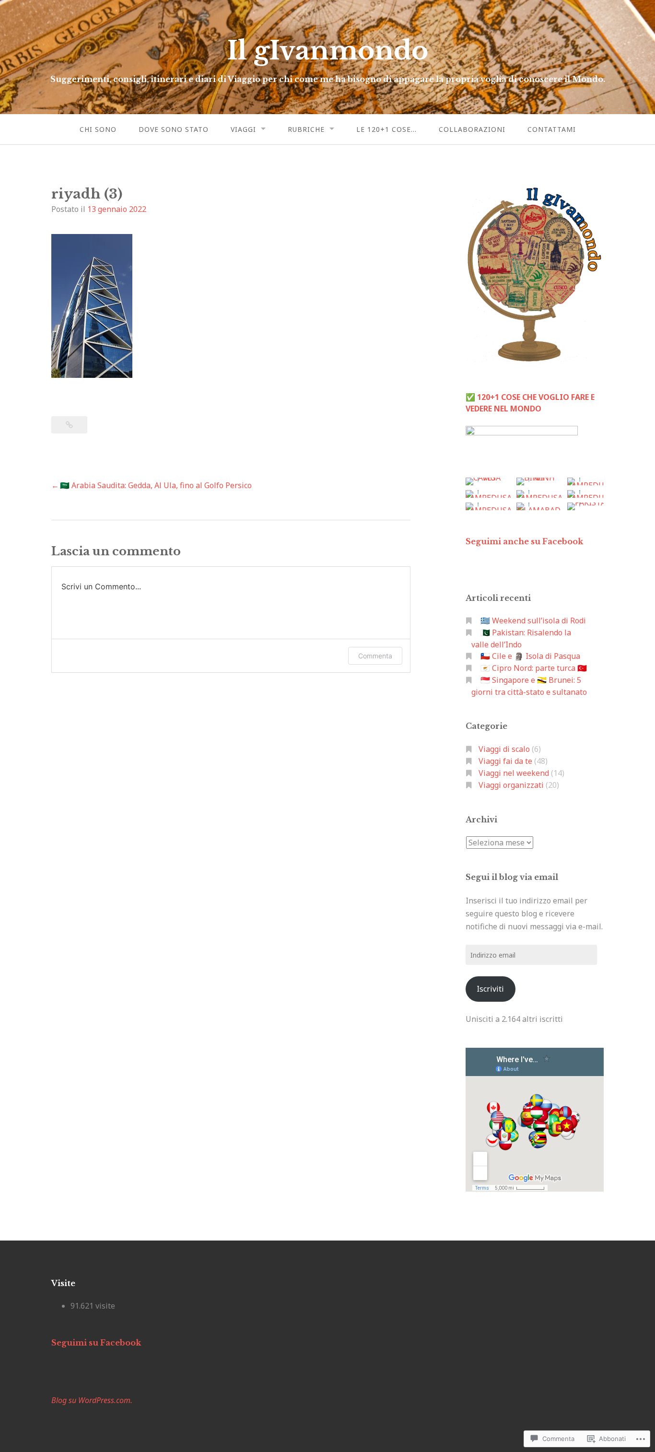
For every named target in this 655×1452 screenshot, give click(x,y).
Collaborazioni (472, 129)
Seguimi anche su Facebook (524, 541)
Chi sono (98, 129)
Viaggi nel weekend (514, 773)
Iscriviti (490, 989)
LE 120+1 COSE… (386, 129)
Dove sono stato (174, 129)
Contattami (551, 129)
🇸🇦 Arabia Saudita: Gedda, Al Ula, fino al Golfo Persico (156, 485)
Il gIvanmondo (327, 51)
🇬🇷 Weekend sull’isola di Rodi (533, 620)
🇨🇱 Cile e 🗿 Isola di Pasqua (530, 656)
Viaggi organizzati (511, 785)
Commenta (375, 656)
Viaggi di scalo (504, 749)
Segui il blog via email (512, 877)
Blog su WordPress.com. (91, 1400)
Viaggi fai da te (505, 761)
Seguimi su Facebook (96, 1342)
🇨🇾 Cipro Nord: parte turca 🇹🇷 (533, 668)
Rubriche (306, 129)
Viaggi (243, 129)
